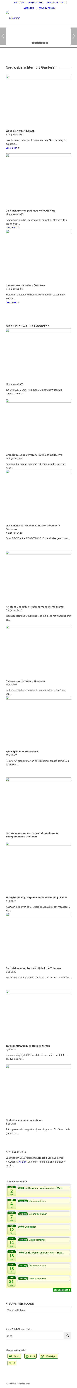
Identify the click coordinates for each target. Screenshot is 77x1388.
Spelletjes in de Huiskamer (22, 751)
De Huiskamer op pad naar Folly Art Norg (31, 210)
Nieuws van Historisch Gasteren (25, 285)
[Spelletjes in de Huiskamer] (38, 722)
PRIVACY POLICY (47, 8)
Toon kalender (61, 1289)
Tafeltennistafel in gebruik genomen (28, 1045)
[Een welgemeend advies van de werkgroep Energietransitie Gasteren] (38, 803)
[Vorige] (3, 36)
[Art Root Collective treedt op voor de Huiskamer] (38, 577)
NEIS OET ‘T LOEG (55, 3)
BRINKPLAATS (35, 3)
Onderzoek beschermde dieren (24, 1120)
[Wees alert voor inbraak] (38, 101)
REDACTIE (19, 3)
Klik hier (23, 1161)
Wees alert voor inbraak (20, 130)
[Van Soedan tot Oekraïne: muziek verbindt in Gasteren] (38, 496)
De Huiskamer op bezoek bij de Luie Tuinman (33, 968)
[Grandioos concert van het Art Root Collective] (38, 425)
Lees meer (11, 147)
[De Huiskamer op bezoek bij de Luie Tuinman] (38, 939)
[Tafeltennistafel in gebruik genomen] (38, 1016)
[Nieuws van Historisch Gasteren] (38, 256)
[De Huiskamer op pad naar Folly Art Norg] (38, 180)
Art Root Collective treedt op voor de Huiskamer (35, 606)
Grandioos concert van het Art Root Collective (34, 454)
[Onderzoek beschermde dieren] (38, 1090)
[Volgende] (74, 36)
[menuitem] (19, 3)
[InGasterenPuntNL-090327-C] (32, 18)
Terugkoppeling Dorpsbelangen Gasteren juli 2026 (36, 897)
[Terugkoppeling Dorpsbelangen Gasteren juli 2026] (38, 868)
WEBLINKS (29, 8)
